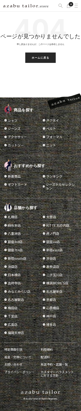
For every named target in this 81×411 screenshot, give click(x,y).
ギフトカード (17, 184)
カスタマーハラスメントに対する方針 (57, 373)
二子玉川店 (54, 275)
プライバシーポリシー (19, 372)
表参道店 (52, 266)
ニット (51, 145)
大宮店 (51, 217)
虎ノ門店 (52, 233)
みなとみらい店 (19, 291)
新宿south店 (17, 258)
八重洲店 (14, 233)
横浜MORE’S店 (57, 283)
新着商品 (14, 176)
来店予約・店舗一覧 (54, 364)
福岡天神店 (16, 333)
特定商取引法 (13, 349)
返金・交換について (18, 357)
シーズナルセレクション (60, 186)
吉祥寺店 (14, 283)
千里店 (12, 316)
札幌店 (12, 217)
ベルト (51, 128)
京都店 (51, 299)
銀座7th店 (15, 250)
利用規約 (47, 349)
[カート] (68, 6)
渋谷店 (51, 258)
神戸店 (51, 316)
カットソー (16, 145)
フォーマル (54, 137)
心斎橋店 (52, 308)
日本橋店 (14, 275)
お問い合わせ (13, 364)
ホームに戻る (40, 57)
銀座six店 (53, 242)
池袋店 (12, 266)
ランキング (54, 176)
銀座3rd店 (15, 242)
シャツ (12, 120)
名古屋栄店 (54, 291)
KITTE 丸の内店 (57, 225)
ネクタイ (52, 120)
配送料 (45, 357)
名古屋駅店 (16, 299)
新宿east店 (54, 250)
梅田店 (12, 308)
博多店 (51, 324)
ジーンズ (14, 128)
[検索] (61, 6)
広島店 (12, 324)
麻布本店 (14, 225)
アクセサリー (17, 137)
